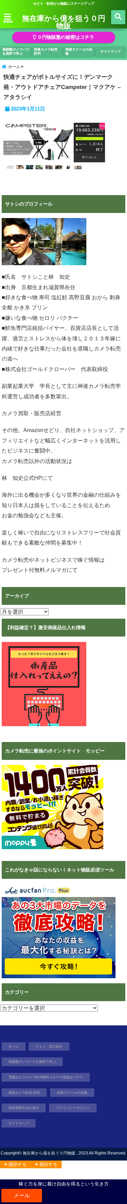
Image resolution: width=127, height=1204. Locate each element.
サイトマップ (110, 51)
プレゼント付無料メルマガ (34, 570)
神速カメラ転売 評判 (46, 51)
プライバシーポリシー (73, 1108)
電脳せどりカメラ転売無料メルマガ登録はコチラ (45, 1077)
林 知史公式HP (22, 478)
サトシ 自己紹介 (49, 1046)
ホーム (13, 1046)
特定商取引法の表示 (23, 1108)
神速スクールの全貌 (78, 51)
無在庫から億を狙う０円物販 (63, 21)
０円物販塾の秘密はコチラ (65, 37)
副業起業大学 (18, 386)
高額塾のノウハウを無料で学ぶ (15, 51)
